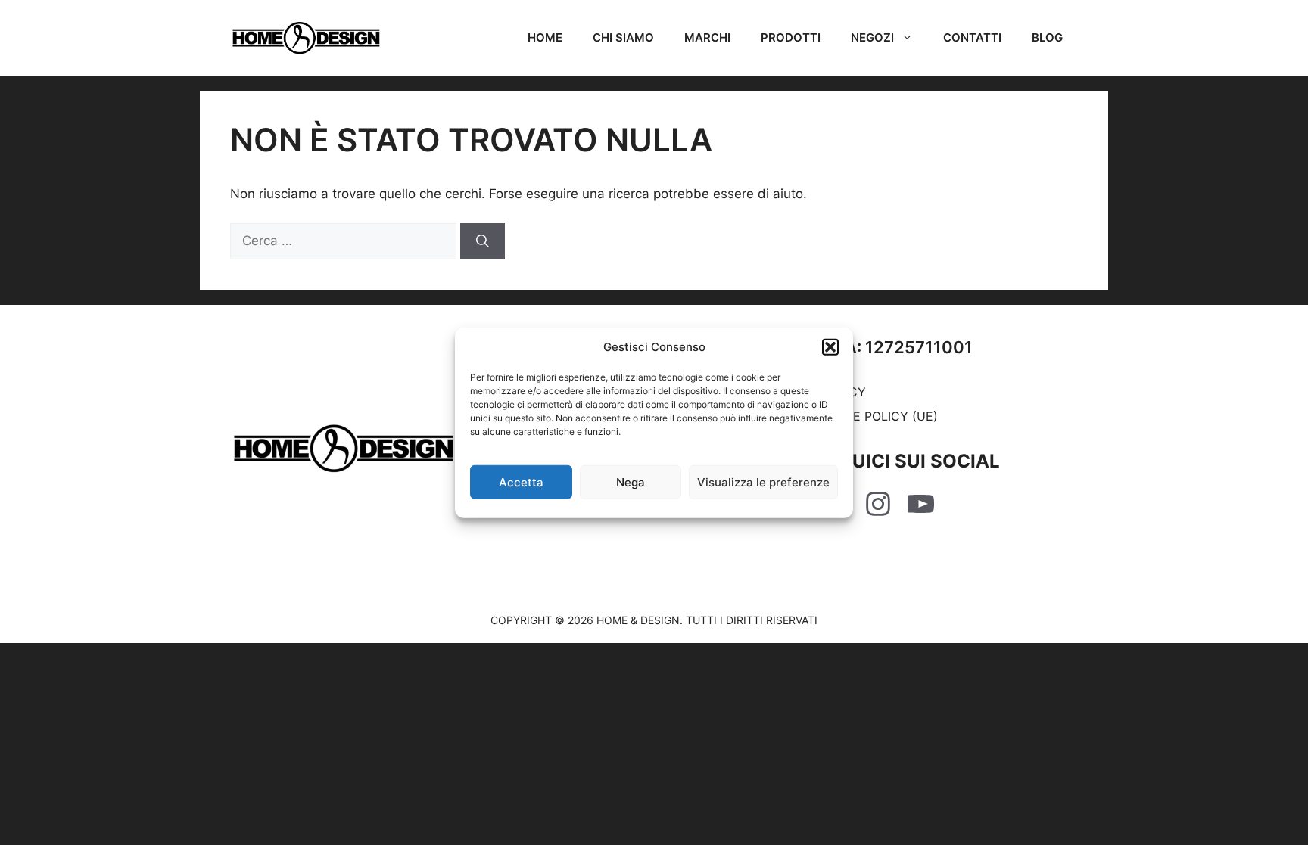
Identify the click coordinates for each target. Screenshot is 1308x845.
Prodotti (791, 37)
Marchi (707, 37)
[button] (830, 347)
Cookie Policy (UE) (876, 416)
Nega (630, 481)
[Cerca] (482, 241)
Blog (1047, 37)
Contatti (972, 37)
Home (545, 37)
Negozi (872, 37)
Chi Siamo (623, 37)
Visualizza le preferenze (763, 481)
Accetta (521, 481)
